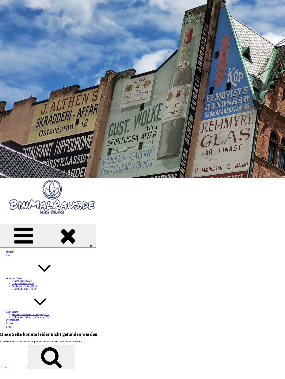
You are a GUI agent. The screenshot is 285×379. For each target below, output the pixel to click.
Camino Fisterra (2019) (23, 283)
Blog (8, 255)
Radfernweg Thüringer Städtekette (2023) (31, 317)
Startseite (10, 251)
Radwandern (12, 311)
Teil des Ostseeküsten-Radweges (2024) (30, 314)
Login (9, 326)
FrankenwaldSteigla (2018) (24, 286)
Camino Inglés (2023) (22, 281)
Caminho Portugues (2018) (24, 289)
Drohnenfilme (12, 320)
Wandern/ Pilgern (14, 278)
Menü (92, 246)
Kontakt (10, 323)
